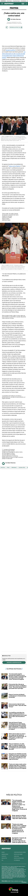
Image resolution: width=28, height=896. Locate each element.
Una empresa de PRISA (14, 889)
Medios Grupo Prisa (14, 892)
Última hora (22, 3)
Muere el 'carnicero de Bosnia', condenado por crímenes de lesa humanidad (17, 696)
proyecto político (10, 50)
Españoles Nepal (16, 0)
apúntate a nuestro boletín (14, 662)
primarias (14, 467)
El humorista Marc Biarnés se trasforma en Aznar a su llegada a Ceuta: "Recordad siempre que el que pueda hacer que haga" (17, 686)
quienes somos (5, 854)
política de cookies (18, 854)
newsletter (4, 858)
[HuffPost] (6, 848)
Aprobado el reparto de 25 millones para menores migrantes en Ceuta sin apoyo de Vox (19, 840)
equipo (3, 852)
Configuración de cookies (20, 852)
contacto (4, 856)
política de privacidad (19, 858)
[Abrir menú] (2, 3)
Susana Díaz (22, 467)
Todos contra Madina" (14, 166)
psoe (8, 467)
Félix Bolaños (23, 0)
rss (2, 860)
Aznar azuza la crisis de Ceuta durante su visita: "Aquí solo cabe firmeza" (17, 705)
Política (14, 8)
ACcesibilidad (17, 860)
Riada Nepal (9, 0)
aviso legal (16, 856)
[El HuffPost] (9, 3)
